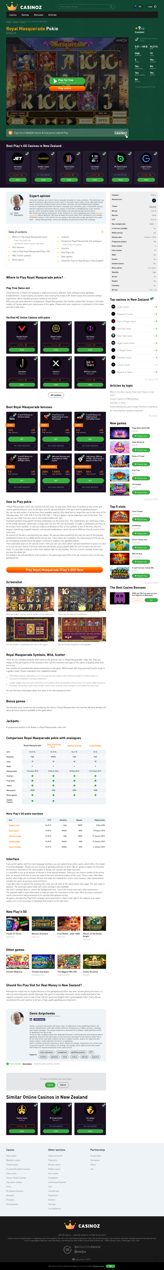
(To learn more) (98, 1266)
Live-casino (53, 1173)
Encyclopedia (12, 1204)
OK (111, 1266)
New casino (11, 1155)
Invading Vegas (14, 841)
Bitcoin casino (54, 1164)
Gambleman (136, 525)
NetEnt (134, 473)
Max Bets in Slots (118, 402)
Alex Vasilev (27, 1064)
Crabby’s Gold (14, 825)
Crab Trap (136, 470)
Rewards (10, 1195)
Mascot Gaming (63, 974)
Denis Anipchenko (18, 214)
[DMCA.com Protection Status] (80, 1252)
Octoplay (135, 571)
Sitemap (51, 1204)
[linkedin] (31, 1019)
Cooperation (95, 1155)
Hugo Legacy (14, 830)
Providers (10, 1199)
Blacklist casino (13, 1160)
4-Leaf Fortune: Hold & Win (143, 568)
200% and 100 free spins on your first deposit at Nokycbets (144, 594)
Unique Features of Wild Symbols (124, 399)
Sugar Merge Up (138, 442)
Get (21, 439)
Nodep (10, 425)
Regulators (53, 1195)
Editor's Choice (48, 467)
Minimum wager (82, 467)
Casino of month (55, 1155)
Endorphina (136, 514)
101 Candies (136, 484)
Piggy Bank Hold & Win (141, 428)
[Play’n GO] (154, 200)
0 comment (139, 32)
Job (91, 1169)
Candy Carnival (74, 745)
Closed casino (12, 1164)
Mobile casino (54, 1169)
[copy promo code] (22, 175)
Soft (50, 1186)
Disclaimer (95, 1160)
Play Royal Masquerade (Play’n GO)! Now (54, 570)
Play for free (142, 436)
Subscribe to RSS (82, 1259)
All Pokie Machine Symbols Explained (126, 410)
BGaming (135, 431)
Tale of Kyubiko (15, 847)
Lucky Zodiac (95, 745)
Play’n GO (10, 936)
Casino (12, 14)
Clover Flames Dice (139, 539)
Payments (52, 1160)
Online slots (11, 1173)
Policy (93, 1164)
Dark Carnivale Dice (54, 745)
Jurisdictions (53, 1191)
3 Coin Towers (137, 511)
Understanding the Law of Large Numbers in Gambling (133, 406)
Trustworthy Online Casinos (18, 1169)
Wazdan (86, 974)
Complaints (53, 1177)
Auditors (52, 1199)
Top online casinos (14, 1182)
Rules (8, 1186)
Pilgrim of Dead (15, 836)
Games (25, 14)
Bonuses (38, 14)
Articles (52, 14)
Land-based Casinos (57, 1182)
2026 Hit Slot (137, 554)
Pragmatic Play (38, 974)
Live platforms (54, 1208)
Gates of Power (138, 456)
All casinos (56, 395)
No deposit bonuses (14, 1191)
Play (18, 180)
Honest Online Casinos (16, 1177)
